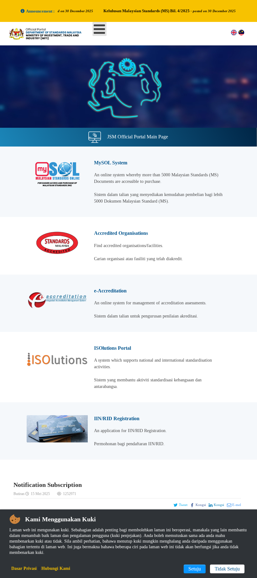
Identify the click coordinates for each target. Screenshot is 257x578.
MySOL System (110, 162)
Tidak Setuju (227, 568)
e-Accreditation (110, 290)
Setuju (194, 568)
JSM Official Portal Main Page (137, 136)
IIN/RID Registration (116, 418)
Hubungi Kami (55, 568)
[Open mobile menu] (99, 29)
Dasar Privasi (24, 568)
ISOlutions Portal (112, 348)
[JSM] (50, 33)
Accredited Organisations (121, 233)
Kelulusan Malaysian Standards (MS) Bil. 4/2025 (154, 10)
